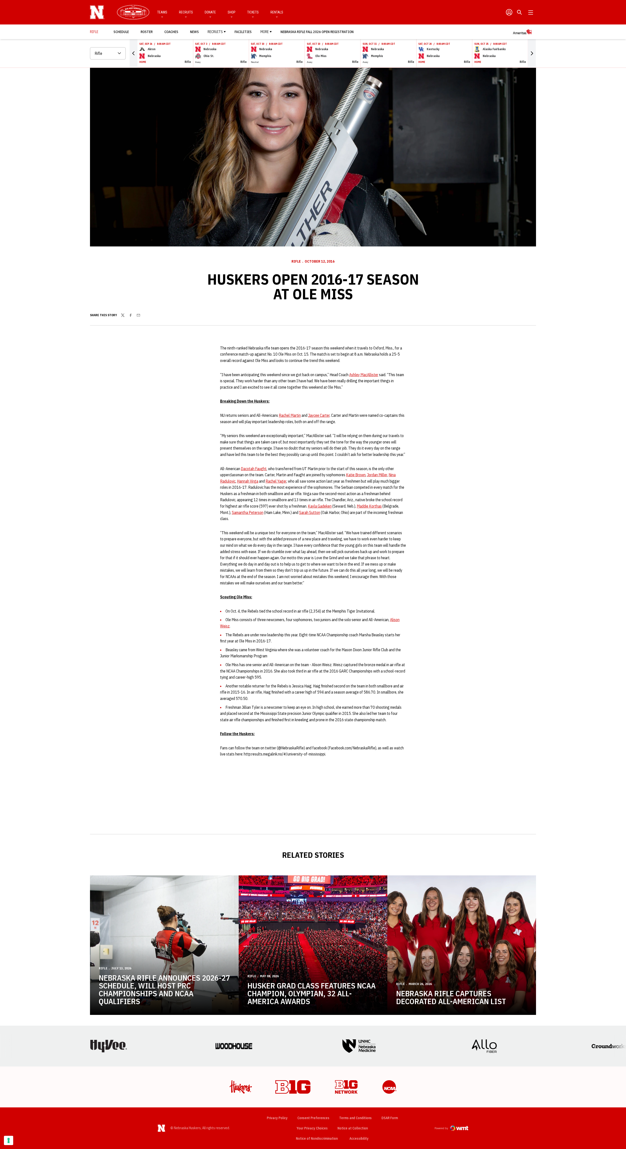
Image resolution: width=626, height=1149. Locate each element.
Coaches (171, 32)
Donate (210, 12)
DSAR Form (389, 1118)
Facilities (243, 32)
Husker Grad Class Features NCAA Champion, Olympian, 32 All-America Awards (311, 993)
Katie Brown (356, 474)
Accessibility (359, 1138)
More (264, 32)
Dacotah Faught (254, 468)
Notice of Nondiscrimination (317, 1138)
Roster (147, 32)
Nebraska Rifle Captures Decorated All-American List (451, 997)
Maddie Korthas (369, 506)
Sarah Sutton (309, 512)
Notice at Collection (352, 1128)
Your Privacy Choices (312, 1128)
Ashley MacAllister (363, 374)
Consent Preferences (313, 1118)
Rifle (296, 261)
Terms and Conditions (355, 1118)
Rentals (276, 12)
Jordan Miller (377, 474)
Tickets (253, 12)
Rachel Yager (276, 481)
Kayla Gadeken (320, 506)
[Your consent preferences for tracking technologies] (8, 1140)
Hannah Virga (247, 481)
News (194, 32)
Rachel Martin (290, 415)
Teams (162, 12)
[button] (133, 53)
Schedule (121, 32)
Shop (231, 12)
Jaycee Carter (319, 415)
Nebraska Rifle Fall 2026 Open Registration (317, 32)
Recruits (186, 12)
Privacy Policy (277, 1118)
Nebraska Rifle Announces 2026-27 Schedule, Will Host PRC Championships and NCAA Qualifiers (164, 989)
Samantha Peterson (247, 512)
